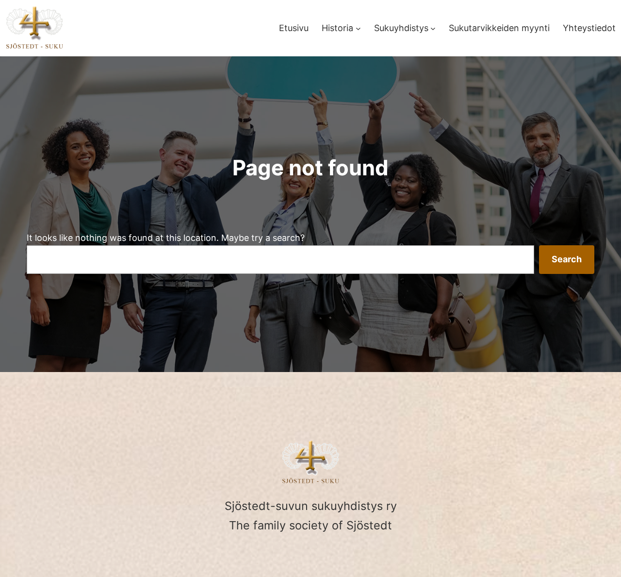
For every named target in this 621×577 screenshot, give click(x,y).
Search (567, 259)
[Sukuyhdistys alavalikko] (433, 28)
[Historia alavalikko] (358, 28)
